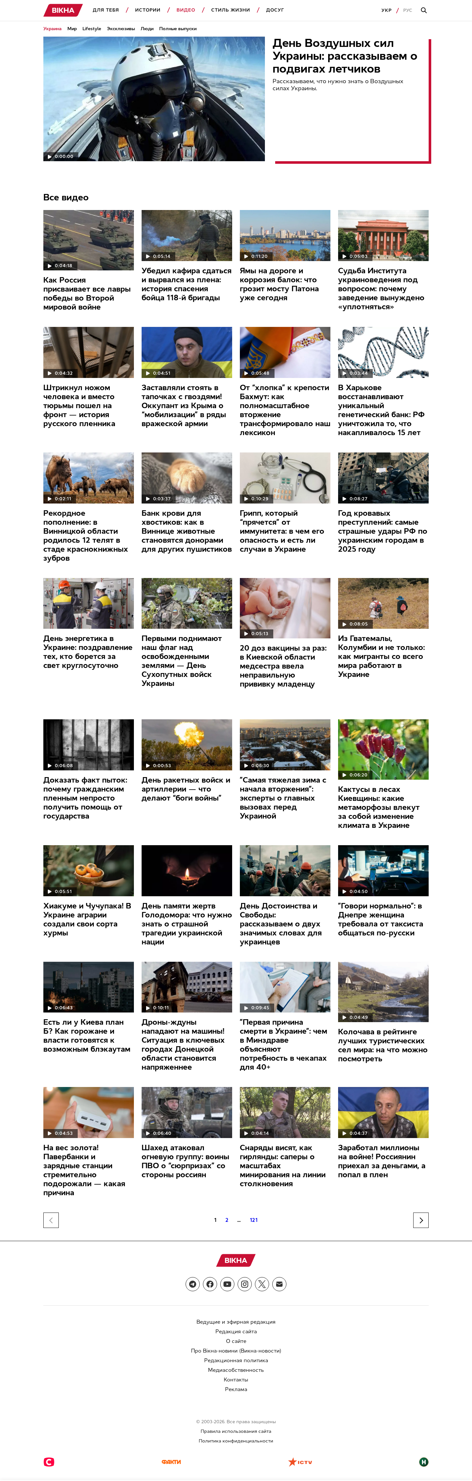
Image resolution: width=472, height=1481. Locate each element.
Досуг (275, 10)
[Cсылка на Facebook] (210, 1284)
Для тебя (106, 10)
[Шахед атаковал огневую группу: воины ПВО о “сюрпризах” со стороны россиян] (187, 1112)
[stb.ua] (49, 1462)
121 (254, 1220)
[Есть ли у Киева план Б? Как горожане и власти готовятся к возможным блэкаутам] (88, 987)
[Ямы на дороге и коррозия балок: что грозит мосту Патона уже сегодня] (285, 235)
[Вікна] (63, 10)
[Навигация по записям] (421, 1220)
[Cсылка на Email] (279, 1284)
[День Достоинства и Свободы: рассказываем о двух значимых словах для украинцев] (285, 870)
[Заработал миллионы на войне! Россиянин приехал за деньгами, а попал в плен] (383, 1112)
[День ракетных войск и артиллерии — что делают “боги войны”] (187, 744)
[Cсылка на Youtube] (227, 1284)
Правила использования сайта (236, 1431)
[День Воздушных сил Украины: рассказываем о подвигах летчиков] (154, 99)
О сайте (236, 1341)
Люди (147, 28)
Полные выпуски (178, 28)
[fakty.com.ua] (171, 1462)
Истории (148, 10)
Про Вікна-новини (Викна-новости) (236, 1351)
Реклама (236, 1389)
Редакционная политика (236, 1360)
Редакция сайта (236, 1331)
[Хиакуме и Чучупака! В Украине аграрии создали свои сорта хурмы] (88, 870)
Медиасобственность (236, 1370)
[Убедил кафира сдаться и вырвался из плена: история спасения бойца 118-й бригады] (187, 235)
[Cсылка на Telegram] (193, 1284)
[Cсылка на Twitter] (262, 1284)
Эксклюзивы (121, 28)
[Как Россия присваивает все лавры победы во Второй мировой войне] (88, 240)
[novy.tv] (424, 1462)
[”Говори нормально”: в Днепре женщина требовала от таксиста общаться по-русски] (383, 870)
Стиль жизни (230, 10)
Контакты (236, 1380)
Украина (52, 28)
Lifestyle (92, 28)
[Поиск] (425, 10)
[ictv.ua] (300, 1462)
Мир (72, 28)
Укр (386, 10)
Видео (186, 10)
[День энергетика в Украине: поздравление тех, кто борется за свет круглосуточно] (88, 603)
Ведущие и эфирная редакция (236, 1322)
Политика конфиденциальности (236, 1441)
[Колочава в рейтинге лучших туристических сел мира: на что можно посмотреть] (383, 992)
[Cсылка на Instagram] (245, 1284)
